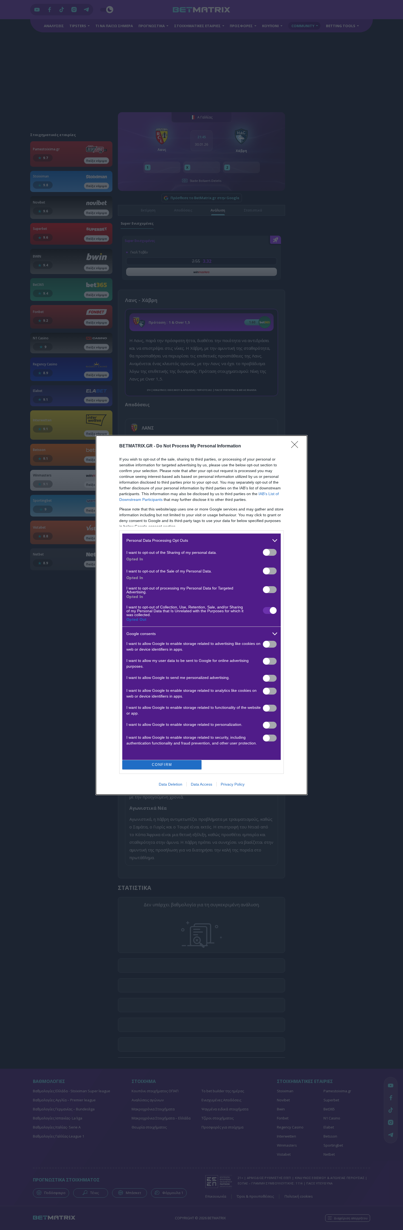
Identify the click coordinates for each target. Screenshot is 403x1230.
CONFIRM (162, 765)
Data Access (201, 784)
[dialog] (201, 615)
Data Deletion (170, 784)
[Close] (296, 446)
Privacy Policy (233, 784)
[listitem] (201, 540)
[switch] (270, 552)
